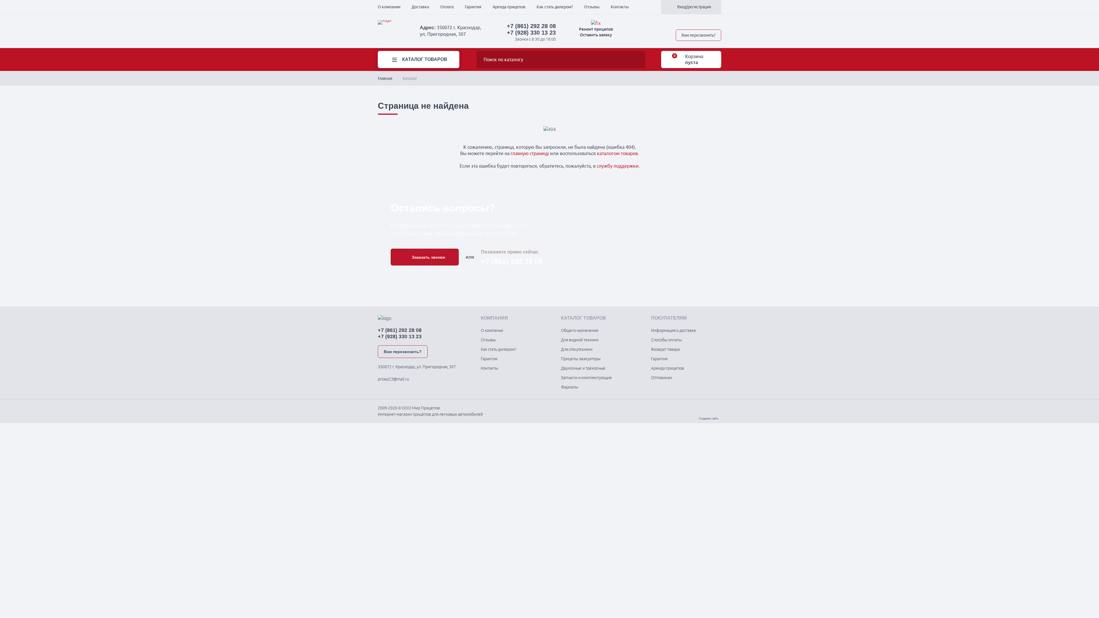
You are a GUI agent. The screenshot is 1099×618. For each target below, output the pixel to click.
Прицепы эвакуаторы (580, 358)
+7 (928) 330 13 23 (531, 32)
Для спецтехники (576, 349)
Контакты (620, 7)
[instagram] (719, 23)
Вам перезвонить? (698, 35)
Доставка (420, 7)
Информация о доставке (673, 330)
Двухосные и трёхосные (583, 368)
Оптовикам (661, 377)
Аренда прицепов (509, 7)
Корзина (694, 56)
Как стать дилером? (555, 7)
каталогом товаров (617, 153)
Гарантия (473, 7)
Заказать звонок (428, 257)
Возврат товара (665, 349)
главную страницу (530, 153)
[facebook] (699, 23)
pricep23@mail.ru (393, 379)
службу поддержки (618, 166)
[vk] (679, 23)
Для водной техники (579, 340)
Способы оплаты (666, 340)
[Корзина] (671, 60)
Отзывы (592, 7)
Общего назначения (579, 330)
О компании (389, 7)
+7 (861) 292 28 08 (531, 26)
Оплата (447, 7)
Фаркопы (569, 387)
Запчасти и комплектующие (586, 377)
